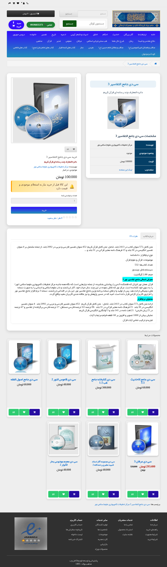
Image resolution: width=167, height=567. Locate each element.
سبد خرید (16, 24)
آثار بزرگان (128, 34)
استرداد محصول (125, 529)
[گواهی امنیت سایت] (31, 534)
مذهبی (39, 41)
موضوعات (103, 534)
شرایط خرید (152, 539)
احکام (105, 34)
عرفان (79, 41)
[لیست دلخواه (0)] (18, 3)
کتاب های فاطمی (20, 47)
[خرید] (153, 412)
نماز (82, 47)
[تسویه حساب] (9, 3)
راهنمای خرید (152, 529)
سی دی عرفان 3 (143, 461)
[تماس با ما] (27, 3)
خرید (44, 210)
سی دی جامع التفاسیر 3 (138, 63)
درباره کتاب (148, 236)
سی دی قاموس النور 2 (64, 379)
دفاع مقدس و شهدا (146, 41)
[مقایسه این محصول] (132, 412)
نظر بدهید (51, 218)
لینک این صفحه (125, 169)
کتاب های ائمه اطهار (67, 47)
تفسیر (44, 34)
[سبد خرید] (14, 3)
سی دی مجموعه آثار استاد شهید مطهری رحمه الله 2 (103, 463)
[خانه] (155, 63)
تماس (41, 24)
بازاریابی (103, 544)
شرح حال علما (118, 41)
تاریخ (54, 34)
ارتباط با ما (142, 34)
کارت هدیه (102, 539)
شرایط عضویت (151, 534)
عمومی (69, 41)
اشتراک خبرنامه (75, 539)
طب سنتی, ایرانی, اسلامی (97, 41)
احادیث (116, 34)
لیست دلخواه (76, 534)
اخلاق (95, 34)
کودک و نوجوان (148, 54)
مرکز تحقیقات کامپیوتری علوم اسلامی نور (51, 166)
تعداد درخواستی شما (69, 195)
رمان (131, 41)
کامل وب (73, 560)
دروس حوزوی (19, 34)
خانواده (33, 34)
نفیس (91, 47)
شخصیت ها (102, 529)
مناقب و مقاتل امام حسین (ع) (111, 47)
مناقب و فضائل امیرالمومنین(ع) (141, 47)
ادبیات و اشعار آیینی (79, 34)
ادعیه (63, 34)
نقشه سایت (127, 534)
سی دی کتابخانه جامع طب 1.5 (103, 380)
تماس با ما (128, 524)
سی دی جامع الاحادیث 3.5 (143, 380)
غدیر (58, 41)
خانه (153, 34)
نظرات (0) (133, 236)
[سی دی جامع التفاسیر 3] (44, 110)
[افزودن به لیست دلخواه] (143, 412)
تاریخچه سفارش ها (74, 529)
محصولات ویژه (101, 549)
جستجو (68, 13)
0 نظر (60, 218)
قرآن (49, 41)
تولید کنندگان (101, 524)
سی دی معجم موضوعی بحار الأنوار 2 (63, 463)
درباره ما (154, 524)
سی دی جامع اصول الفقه (24, 379)
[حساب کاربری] (23, 3)
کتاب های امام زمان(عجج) (43, 47)
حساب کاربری (76, 524)
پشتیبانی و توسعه (90, 560)
